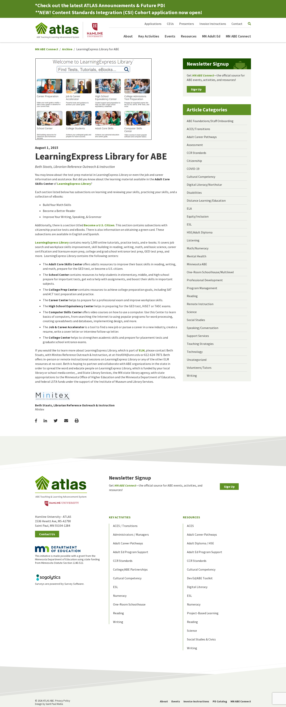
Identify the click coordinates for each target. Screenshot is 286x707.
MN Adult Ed (211, 36)
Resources (189, 36)
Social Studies (196, 320)
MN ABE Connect (238, 36)
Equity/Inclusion (198, 216)
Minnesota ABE (197, 264)
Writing (192, 375)
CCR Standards (196, 153)
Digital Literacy (197, 587)
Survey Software (74, 584)
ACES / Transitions (125, 526)
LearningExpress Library (74, 184)
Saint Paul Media (54, 704)
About (128, 36)
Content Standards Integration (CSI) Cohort (101, 12)
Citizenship (194, 161)
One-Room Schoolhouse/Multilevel (210, 272)
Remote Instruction (200, 304)
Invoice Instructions (212, 24)
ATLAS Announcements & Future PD (123, 5)
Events (170, 36)
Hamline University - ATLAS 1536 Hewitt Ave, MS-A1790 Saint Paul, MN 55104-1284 (53, 521)
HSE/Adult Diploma (199, 232)
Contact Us (47, 534)
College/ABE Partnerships (130, 569)
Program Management (202, 288)
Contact (237, 24)
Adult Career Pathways (202, 137)
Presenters (186, 24)
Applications (153, 24)
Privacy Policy (62, 700)
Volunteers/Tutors (199, 368)
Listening (193, 240)
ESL (189, 224)
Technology (195, 352)
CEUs (170, 24)
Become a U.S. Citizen (99, 225)
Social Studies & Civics (201, 639)
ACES (190, 526)
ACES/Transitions (198, 129)
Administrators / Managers (131, 534)
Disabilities (194, 192)
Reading (192, 296)
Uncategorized (196, 360)
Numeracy (119, 596)
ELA (189, 208)
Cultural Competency (201, 177)
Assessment (195, 145)
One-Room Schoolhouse (129, 604)
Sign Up (196, 89)
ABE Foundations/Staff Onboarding (210, 121)
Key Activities (148, 36)
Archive (67, 49)
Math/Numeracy (197, 248)
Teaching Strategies (200, 344)
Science (192, 312)
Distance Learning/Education (206, 200)
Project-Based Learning (202, 613)
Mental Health (196, 256)
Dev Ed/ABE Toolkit (200, 578)
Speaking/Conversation (202, 328)
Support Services (198, 336)
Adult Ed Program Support (130, 552)
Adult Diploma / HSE (200, 543)
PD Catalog (220, 701)
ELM (142, 350)
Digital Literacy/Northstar (204, 185)
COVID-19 (193, 169)
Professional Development (205, 280)
